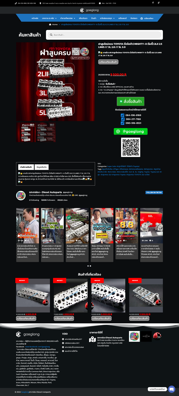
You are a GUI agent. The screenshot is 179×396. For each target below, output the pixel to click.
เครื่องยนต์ (122, 18)
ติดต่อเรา (134, 18)
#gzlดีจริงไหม (107, 169)
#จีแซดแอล (124, 169)
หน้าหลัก (35, 18)
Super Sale (111, 166)
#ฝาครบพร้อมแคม (136, 169)
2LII (130, 171)
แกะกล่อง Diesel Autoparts (109, 337)
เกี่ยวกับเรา (83, 18)
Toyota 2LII (154, 171)
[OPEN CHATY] (171, 389)
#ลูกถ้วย (157, 169)
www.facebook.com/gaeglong (37, 346)
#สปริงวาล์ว (102, 171)
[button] (49, 18)
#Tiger (116, 169)
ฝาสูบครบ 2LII (106, 174)
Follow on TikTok (154, 192)
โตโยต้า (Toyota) (133, 166)
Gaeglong (25, 392)
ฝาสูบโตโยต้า (121, 166)
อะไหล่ (147, 174)
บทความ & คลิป (48, 18)
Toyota (147, 171)
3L (133, 171)
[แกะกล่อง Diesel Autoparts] (92, 339)
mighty (140, 171)
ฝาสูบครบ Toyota (119, 174)
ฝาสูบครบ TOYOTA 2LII (135, 174)
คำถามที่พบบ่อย (66, 18)
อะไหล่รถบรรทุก (106, 18)
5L (136, 171)
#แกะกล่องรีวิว (122, 171)
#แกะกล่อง (112, 171)
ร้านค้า (93, 18)
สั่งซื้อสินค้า (133, 101)
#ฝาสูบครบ (148, 169)
